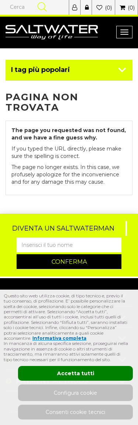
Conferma (69, 261)
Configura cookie (75, 393)
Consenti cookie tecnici (75, 412)
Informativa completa (59, 338)
